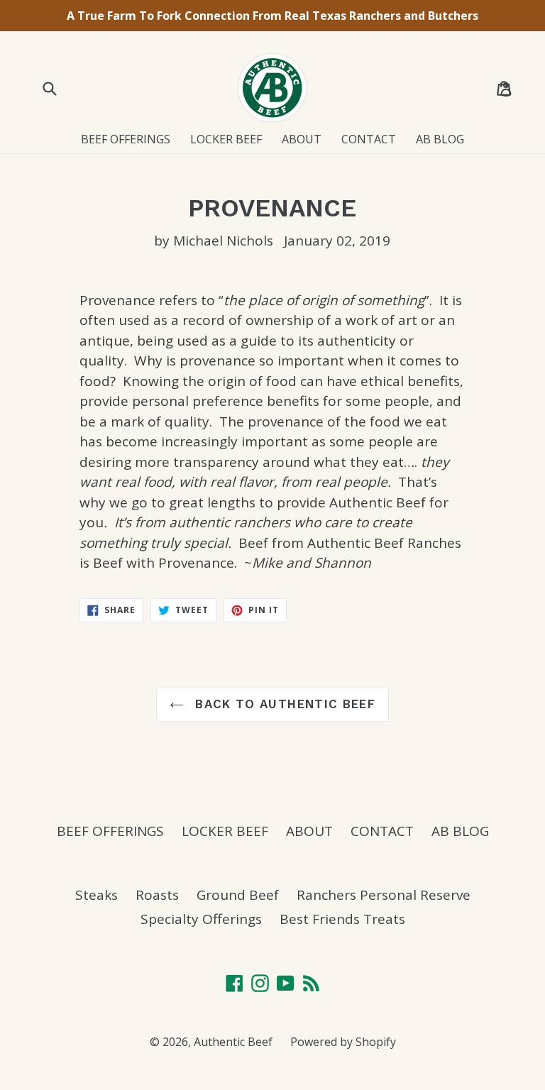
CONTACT (368, 139)
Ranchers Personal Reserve (383, 895)
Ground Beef (238, 895)
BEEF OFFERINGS (125, 139)
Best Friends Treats (342, 919)
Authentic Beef (233, 1042)
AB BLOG (440, 139)
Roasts (157, 895)
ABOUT (301, 139)
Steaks (96, 895)
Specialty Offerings (201, 919)
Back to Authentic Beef (283, 704)
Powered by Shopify (343, 1042)
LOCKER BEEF (226, 139)
